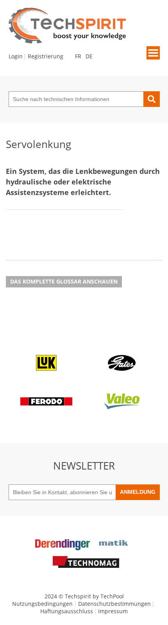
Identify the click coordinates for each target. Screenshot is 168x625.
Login (16, 56)
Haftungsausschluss (66, 611)
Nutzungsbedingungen (42, 603)
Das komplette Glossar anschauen (64, 281)
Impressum (113, 611)
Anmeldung (137, 492)
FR (78, 56)
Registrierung (45, 56)
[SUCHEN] (151, 99)
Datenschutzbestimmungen (114, 603)
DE (89, 56)
